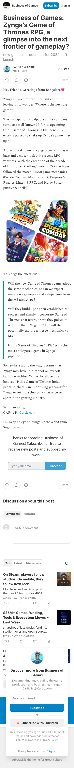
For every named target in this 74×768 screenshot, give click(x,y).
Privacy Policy (49, 740)
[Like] (7, 80)
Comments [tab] (13, 514)
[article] (37, 588)
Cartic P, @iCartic (24, 67)
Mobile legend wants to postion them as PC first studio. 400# (24, 591)
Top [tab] (8, 563)
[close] (62, 653)
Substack (17, 759)
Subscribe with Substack (40, 723)
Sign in (65, 5)
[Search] (67, 563)
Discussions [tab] (33, 563)
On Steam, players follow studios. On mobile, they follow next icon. (23, 579)
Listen (65, 69)
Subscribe (51, 5)
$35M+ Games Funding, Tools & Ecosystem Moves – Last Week (26, 617)
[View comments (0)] (17, 80)
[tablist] (20, 514)
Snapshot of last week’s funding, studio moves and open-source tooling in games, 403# (25, 629)
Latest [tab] (18, 563)
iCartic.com (27, 412)
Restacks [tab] (29, 514)
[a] (64, 579)
